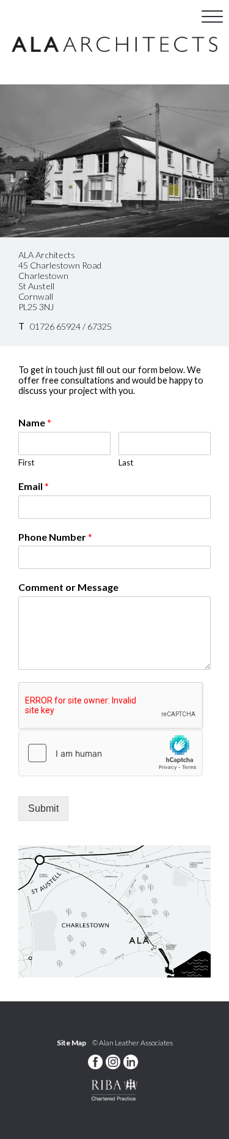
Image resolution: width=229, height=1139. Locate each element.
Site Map (71, 1042)
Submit (43, 808)
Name (34, 422)
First (26, 462)
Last (125, 462)
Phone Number (55, 537)
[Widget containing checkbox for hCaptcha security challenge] (110, 753)
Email (33, 486)
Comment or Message (68, 587)
